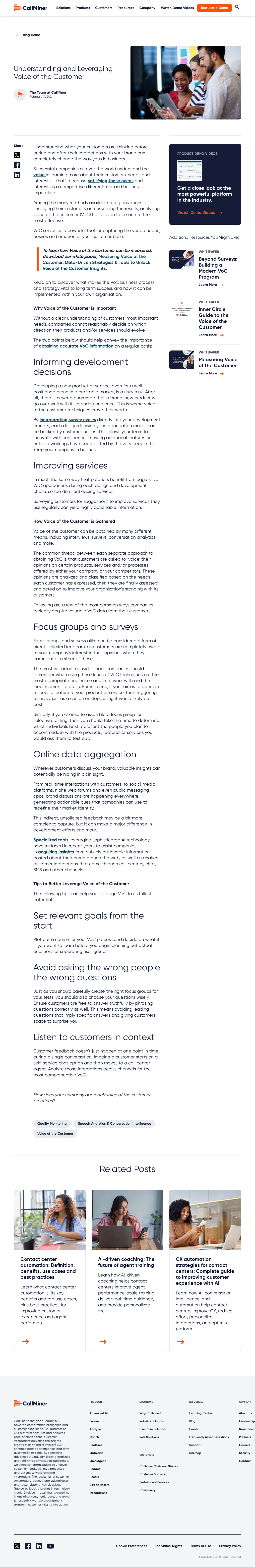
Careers (244, 1445)
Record (94, 1477)
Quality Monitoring (52, 1123)
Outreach (96, 1453)
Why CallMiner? (150, 1413)
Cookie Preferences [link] (131, 1546)
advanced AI (23, 1456)
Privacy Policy (230, 1546)
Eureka (94, 1421)
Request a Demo (214, 8)
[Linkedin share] (20, 177)
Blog (192, 1421)
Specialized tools (50, 840)
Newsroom (246, 1429)
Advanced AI (99, 1413)
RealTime (96, 1445)
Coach (94, 1437)
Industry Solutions (152, 1421)
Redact (95, 1469)
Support (195, 1445)
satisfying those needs (110, 180)
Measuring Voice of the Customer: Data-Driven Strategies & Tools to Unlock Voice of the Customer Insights (96, 262)
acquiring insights (56, 852)
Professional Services (154, 1482)
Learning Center (200, 1413)
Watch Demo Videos (177, 8)
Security (244, 1453)
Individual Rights (168, 1546)
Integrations (98, 1493)
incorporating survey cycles (68, 419)
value (39, 174)
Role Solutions (149, 1437)
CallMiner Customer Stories (158, 1466)
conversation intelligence (44, 1425)
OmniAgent (98, 1461)
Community (147, 1490)
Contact (245, 1461)
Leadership (247, 1421)
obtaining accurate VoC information (76, 346)
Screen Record (100, 1485)
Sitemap (195, 1453)
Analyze (95, 1429)
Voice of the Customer (55, 1133)
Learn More (208, 285)
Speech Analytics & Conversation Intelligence (114, 1123)
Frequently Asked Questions (209, 1437)
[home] (31, 7)
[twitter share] (20, 157)
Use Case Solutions (153, 1429)
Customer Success (152, 1474)
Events (193, 1429)
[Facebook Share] (20, 167)
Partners (245, 1437)
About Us (245, 1413)
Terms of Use (200, 1546)
